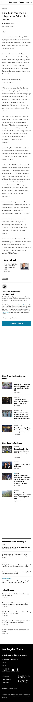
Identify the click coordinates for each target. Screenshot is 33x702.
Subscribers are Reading (13, 541)
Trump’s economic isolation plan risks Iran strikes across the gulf (21, 401)
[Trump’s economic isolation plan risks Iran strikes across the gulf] (7, 400)
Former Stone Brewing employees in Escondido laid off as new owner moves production (21, 452)
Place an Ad (5, 682)
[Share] (4, 31)
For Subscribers (6, 578)
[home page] (16, 2)
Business (4, 8)
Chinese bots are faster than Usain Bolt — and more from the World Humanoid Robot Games (22, 416)
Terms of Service (23, 305)
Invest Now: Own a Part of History (24, 681)
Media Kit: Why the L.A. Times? (24, 676)
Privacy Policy (5, 312)
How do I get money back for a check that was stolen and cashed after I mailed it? (22, 387)
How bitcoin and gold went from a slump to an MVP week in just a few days (22, 430)
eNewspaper (5, 676)
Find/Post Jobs (6, 679)
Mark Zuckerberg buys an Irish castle (22, 465)
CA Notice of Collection (10, 696)
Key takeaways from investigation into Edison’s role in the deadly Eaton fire (22, 496)
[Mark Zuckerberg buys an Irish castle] (7, 465)
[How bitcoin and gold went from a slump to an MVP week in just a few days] (7, 428)
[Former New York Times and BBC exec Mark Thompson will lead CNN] (24, 266)
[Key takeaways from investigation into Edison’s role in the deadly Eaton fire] (7, 493)
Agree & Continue (16, 323)
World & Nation (18, 397)
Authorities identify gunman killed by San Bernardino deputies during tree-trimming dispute (14, 556)
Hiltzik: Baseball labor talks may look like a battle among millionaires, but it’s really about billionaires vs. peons (22, 480)
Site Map (4, 662)
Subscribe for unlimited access (10, 659)
